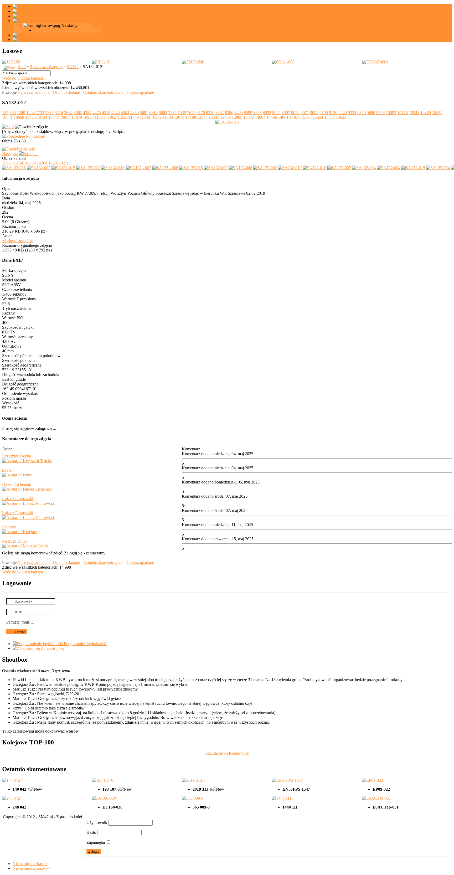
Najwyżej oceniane (33, 92)
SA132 (73, 66)
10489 (425, 112)
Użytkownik (96, 822)
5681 (144, 112)
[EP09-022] (372, 780)
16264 (42, 163)
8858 (257, 112)
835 (12, 112)
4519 (106, 112)
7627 (191, 112)
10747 (53, 117)
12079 (179, 117)
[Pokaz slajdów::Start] (8, 127)
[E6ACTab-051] (376, 798)
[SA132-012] (88, 168)
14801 (283, 117)
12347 (202, 117)
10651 (7, 117)
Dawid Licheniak (16, 484)
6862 (163, 112)
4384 (87, 112)
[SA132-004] (364, 168)
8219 (210, 112)
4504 (125, 112)
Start (22, 66)
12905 (237, 117)
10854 (65, 117)
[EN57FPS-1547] (287, 780)
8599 (248, 112)
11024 (100, 117)
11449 (133, 117)
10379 (156, 117)
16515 (65, 163)
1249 (21, 112)
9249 (342, 112)
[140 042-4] (12, 780)
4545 (115, 112)
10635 (437, 112)
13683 (248, 117)
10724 (42, 117)
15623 (341, 117)
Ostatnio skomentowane (103, 92)
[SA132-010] (113, 168)
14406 (271, 117)
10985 (88, 117)
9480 (371, 112)
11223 (122, 117)
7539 (182, 112)
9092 (314, 112)
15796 (19, 163)
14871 (295, 117)
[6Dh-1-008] (283, 62)
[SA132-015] (63, 168)
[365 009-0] (192, 798)
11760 (168, 117)
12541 (214, 117)
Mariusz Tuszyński (17, 240)
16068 (30, 163)
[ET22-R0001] (375, 62)
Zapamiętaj (95, 842)
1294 (30, 112)
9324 (352, 112)
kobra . (8, 470)
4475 (96, 112)
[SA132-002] (265, 168)
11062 (111, 117)
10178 (402, 112)
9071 (305, 112)
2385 (49, 112)
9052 (295, 112)
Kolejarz (9, 527)
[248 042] (11, 798)
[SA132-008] (240, 168)
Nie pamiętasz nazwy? (31, 868)
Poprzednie (35, 136)
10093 (391, 112)
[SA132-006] (14, 168)
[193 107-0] (102, 780)
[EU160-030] (104, 798)
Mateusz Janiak (15, 541)
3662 (78, 112)
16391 (53, 163)
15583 (329, 117)
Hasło (91, 832)
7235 (172, 112)
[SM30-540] (193, 62)
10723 (30, 117)
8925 (276, 112)
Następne (10, 153)
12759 (225, 117)
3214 (59, 112)
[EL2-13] (100, 62)
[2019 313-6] (193, 780)
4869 (134, 112)
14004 (260, 117)
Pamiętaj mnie (18, 622)
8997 (286, 112)
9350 (361, 112)
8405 (238, 112)
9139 (333, 112)
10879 (76, 117)
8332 (219, 112)
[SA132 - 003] (138, 168)
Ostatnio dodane (66, 92)
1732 (40, 112)
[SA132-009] (216, 168)
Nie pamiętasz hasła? (30, 863)
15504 (306, 117)
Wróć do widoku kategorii (23, 78)
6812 (153, 112)
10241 (414, 112)
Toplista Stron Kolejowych (227, 753)
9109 (323, 112)
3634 (68, 112)
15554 (318, 117)
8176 (201, 112)
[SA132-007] (38, 168)
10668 (19, 117)
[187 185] (11, 62)
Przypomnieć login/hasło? (85, 643)
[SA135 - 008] (165, 168)
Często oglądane (140, 92)
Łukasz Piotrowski (17, 498)
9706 (380, 112)
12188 (190, 117)
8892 (267, 112)
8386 (229, 112)
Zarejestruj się (52, 648)
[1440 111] (281, 798)
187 (5, 112)
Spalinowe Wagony (46, 66)
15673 (7, 163)
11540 (145, 117)
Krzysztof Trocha (16, 456)
